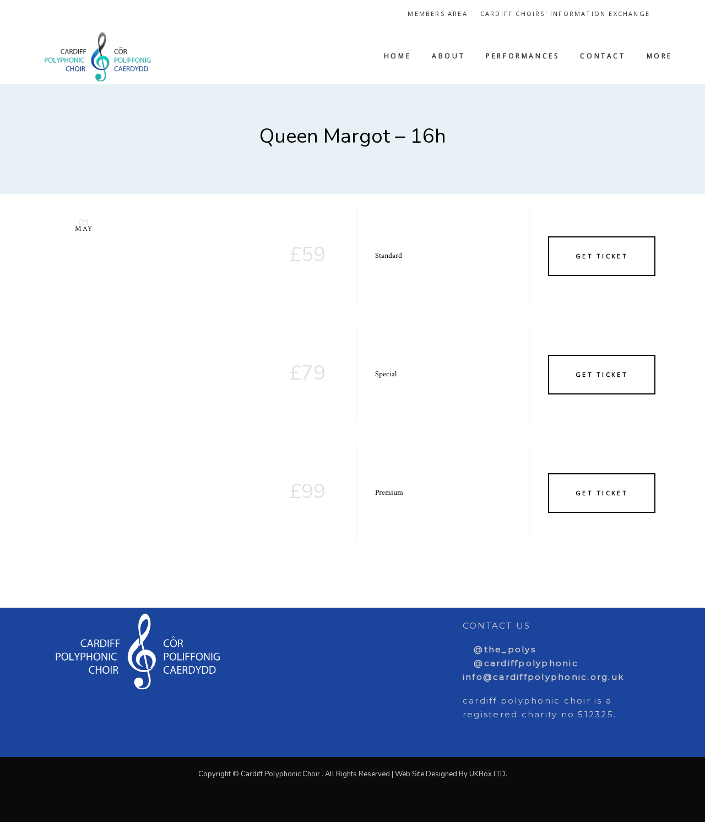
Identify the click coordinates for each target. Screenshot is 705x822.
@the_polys (503, 649)
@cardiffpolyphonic (524, 663)
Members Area (437, 13)
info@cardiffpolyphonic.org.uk (543, 677)
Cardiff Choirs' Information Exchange (565, 13)
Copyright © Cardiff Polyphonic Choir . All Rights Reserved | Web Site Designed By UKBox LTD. (352, 774)
